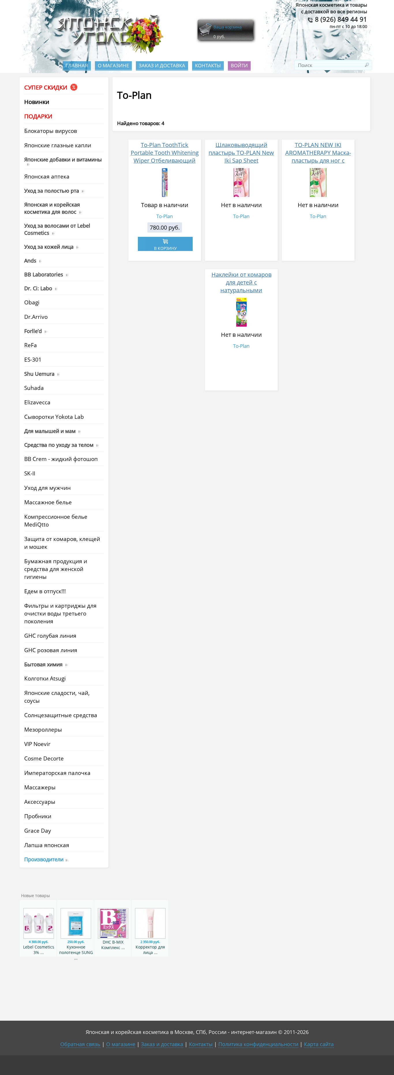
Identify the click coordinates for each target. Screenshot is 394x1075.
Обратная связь (80, 1044)
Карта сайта (319, 1044)
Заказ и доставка (162, 65)
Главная (76, 65)
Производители (43, 859)
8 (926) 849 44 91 (340, 19)
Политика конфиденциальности (258, 1044)
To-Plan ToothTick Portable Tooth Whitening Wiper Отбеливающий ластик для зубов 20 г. (165, 156)
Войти (239, 65)
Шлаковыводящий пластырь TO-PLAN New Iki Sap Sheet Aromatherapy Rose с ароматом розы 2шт (241, 160)
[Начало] (108, 52)
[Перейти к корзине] (205, 35)
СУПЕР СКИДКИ (46, 87)
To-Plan (164, 216)
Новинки (36, 102)
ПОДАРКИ (38, 116)
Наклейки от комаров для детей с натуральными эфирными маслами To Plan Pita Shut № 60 (241, 290)
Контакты (208, 65)
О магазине (113, 65)
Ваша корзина (227, 27)
